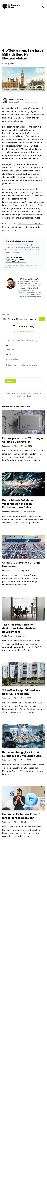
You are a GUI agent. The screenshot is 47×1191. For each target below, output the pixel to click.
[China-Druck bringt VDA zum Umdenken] (23, 547)
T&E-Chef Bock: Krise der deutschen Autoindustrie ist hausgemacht (20, 628)
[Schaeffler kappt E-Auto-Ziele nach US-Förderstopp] (23, 674)
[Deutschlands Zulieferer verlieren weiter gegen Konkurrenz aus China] (23, 484)
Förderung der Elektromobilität (16, 117)
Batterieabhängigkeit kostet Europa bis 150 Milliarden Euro (22, 754)
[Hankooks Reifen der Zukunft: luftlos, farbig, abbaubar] (23, 798)
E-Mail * (8, 355)
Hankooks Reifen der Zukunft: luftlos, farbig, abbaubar (21, 815)
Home (4, 64)
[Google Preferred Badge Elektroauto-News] (16, 259)
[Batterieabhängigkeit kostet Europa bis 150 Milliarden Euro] (23, 736)
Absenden (10, 381)
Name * (8, 346)
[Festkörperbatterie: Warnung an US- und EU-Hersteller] (23, 422)
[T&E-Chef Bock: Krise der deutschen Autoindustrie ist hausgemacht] (23, 609)
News (12, 64)
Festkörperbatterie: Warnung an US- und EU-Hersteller (23, 439)
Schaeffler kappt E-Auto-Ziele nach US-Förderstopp (21, 692)
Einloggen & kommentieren (25, 331)
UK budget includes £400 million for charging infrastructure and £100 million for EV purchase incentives (22, 227)
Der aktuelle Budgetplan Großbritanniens (21, 108)
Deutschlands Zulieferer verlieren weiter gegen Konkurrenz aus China (17, 503)
